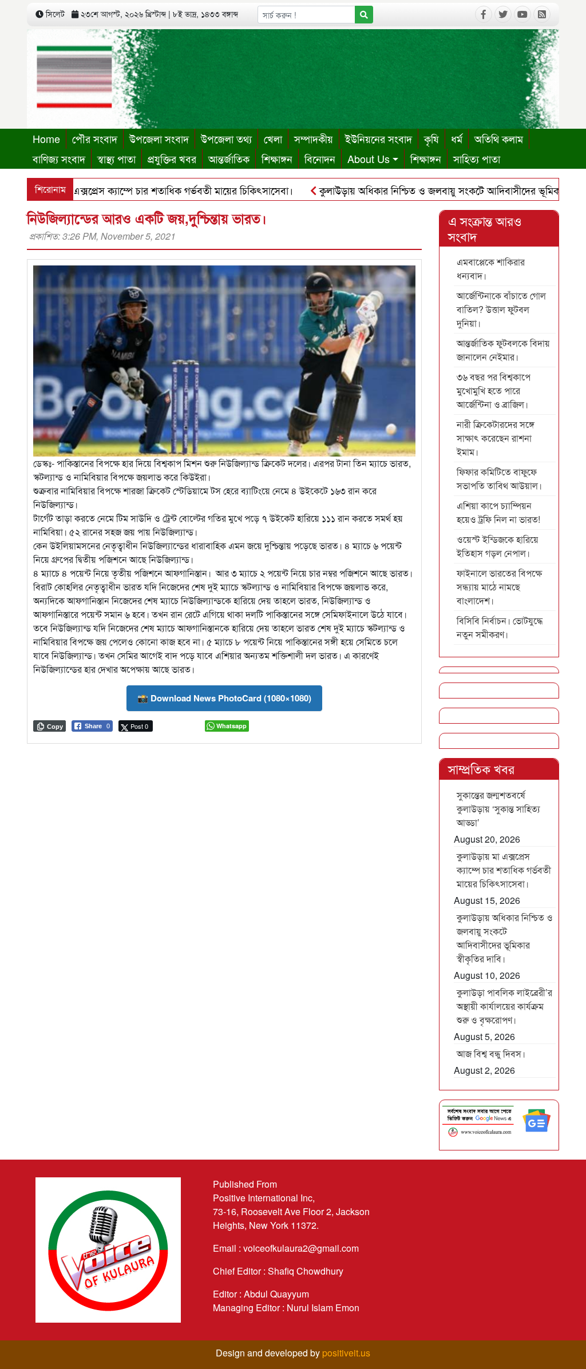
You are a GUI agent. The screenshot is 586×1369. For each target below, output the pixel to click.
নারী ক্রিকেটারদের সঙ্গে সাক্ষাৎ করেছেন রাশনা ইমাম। (495, 438)
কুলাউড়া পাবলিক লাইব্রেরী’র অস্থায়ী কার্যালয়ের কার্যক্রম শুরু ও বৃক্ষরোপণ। (504, 1006)
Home (46, 138)
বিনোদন (319, 158)
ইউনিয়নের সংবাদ (378, 138)
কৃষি (431, 138)
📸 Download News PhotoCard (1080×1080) (224, 698)
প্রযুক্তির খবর (172, 158)
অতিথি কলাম (498, 138)
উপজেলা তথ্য (226, 138)
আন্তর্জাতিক (229, 158)
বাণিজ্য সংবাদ (59, 158)
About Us (368, 158)
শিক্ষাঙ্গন (277, 158)
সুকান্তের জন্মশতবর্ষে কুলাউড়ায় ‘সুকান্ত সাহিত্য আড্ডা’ (498, 808)
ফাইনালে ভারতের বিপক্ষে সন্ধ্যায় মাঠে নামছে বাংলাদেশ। (499, 586)
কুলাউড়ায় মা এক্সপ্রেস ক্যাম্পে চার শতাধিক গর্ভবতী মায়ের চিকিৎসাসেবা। (504, 870)
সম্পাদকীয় (313, 138)
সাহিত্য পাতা (476, 158)
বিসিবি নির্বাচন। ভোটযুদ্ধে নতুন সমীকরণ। (500, 627)
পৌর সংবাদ (94, 138)
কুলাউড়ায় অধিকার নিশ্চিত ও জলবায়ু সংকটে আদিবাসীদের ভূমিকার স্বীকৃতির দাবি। (505, 938)
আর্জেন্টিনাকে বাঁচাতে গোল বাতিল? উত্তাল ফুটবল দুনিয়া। (501, 309)
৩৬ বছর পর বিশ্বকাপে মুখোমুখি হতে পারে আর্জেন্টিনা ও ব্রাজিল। (493, 390)
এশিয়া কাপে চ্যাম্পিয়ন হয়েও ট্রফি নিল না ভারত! (498, 512)
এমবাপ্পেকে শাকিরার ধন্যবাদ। (491, 268)
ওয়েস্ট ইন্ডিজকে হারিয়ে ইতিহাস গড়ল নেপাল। (498, 546)
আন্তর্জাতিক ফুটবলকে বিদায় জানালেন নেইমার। (503, 349)
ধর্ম (456, 138)
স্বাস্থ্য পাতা (116, 158)
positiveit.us (346, 1352)
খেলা (273, 138)
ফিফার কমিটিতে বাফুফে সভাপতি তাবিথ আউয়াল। (499, 478)
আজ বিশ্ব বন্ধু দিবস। (491, 1053)
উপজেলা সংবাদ (159, 138)
